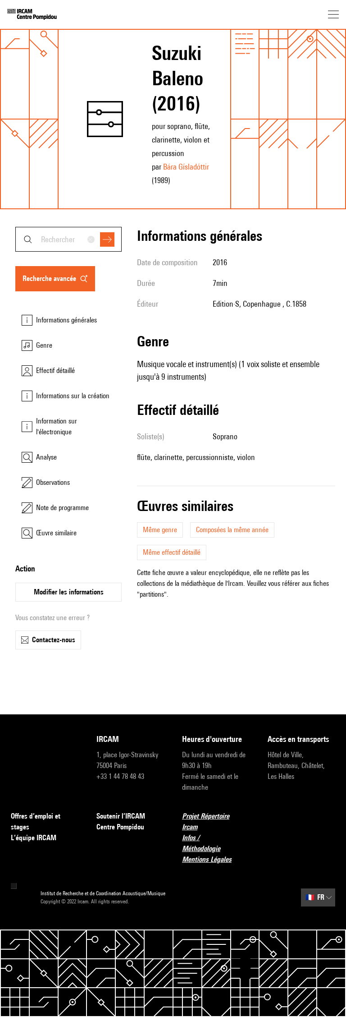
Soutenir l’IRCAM (120, 816)
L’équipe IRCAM (33, 837)
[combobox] (68, 239)
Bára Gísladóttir (186, 166)
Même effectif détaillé (171, 552)
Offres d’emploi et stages (35, 821)
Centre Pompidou (120, 827)
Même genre (160, 529)
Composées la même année (232, 529)
